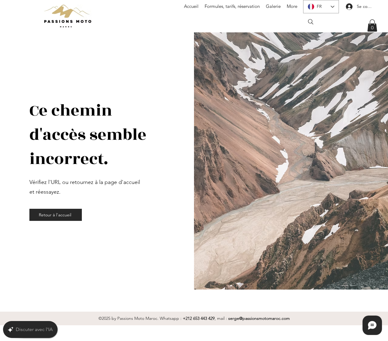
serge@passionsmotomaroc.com (259, 318)
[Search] (310, 21)
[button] (372, 25)
